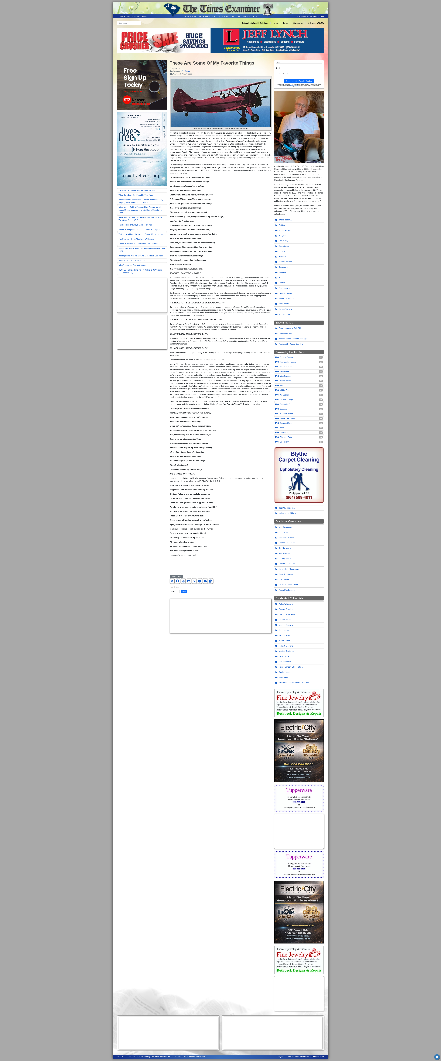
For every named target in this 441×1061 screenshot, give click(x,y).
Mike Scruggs (285, 376)
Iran (281, 385)
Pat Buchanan (284, 635)
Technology (283, 288)
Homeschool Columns (288, 569)
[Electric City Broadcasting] (299, 751)
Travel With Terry (285, 333)
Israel (282, 428)
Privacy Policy (293, 85)
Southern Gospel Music (288, 585)
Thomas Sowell (285, 609)
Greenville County (287, 404)
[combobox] (129, 23)
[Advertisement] (142, 295)
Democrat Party (286, 423)
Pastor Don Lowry (286, 590)
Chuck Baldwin (285, 620)
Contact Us (298, 23)
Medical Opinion (285, 651)
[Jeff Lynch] (220, 40)
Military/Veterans (285, 262)
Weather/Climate (285, 293)
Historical (282, 257)
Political (282, 225)
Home (275, 23)
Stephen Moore (285, 672)
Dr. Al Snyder (284, 579)
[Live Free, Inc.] (142, 149)
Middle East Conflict (288, 418)
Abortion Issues (285, 314)
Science (282, 283)
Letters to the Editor (286, 513)
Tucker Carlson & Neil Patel (290, 667)
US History (284, 442)
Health (281, 278)
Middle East (284, 390)
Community (283, 241)
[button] (172, 581)
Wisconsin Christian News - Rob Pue (294, 683)
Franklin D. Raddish (287, 564)
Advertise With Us (316, 23)
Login (285, 23)
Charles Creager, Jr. (287, 543)
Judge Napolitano (286, 646)
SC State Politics (285, 230)
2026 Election (285, 381)
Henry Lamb (284, 630)
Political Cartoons (287, 357)
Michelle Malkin (285, 625)
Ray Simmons (284, 553)
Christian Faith (286, 437)
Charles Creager (286, 400)
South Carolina (286, 367)
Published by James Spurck (290, 344)
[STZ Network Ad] (142, 85)
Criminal (282, 251)
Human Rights (284, 309)
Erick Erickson (284, 641)
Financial (282, 272)
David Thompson (286, 574)
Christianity (284, 432)
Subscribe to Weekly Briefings (255, 23)
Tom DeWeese (285, 662)
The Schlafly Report (287, 614)
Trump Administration (288, 362)
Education (283, 246)
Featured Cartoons (286, 299)
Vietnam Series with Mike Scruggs (293, 339)
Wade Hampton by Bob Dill (290, 328)
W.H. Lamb (185, 71)
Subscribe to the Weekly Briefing (299, 81)
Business (282, 267)
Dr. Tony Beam (285, 558)
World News (284, 304)
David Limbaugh (285, 656)
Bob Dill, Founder (286, 508)
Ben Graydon (284, 548)
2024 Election (284, 220)
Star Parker (283, 677)
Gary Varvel (284, 371)
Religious (282, 236)
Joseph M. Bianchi (286, 537)
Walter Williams (285, 604)
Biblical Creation (286, 414)
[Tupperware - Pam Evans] (299, 798)
